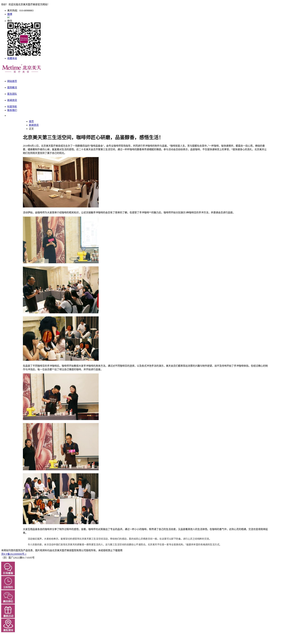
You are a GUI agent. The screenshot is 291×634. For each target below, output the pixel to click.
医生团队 (12, 94)
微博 (9, 14)
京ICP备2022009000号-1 (13, 554)
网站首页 (12, 81)
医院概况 (12, 87)
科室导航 (12, 106)
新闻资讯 (12, 100)
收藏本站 (12, 58)
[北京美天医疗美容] (21, 73)
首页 (31, 121)
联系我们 (12, 110)
